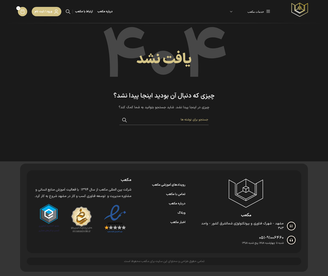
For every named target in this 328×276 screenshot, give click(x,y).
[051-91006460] (291, 240)
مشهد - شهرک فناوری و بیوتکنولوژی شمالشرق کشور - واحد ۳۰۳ (242, 226)
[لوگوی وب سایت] (299, 11)
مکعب (246, 215)
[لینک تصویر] (246, 193)
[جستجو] (68, 11)
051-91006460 (271, 238)
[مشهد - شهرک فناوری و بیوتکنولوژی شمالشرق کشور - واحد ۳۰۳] (291, 226)
